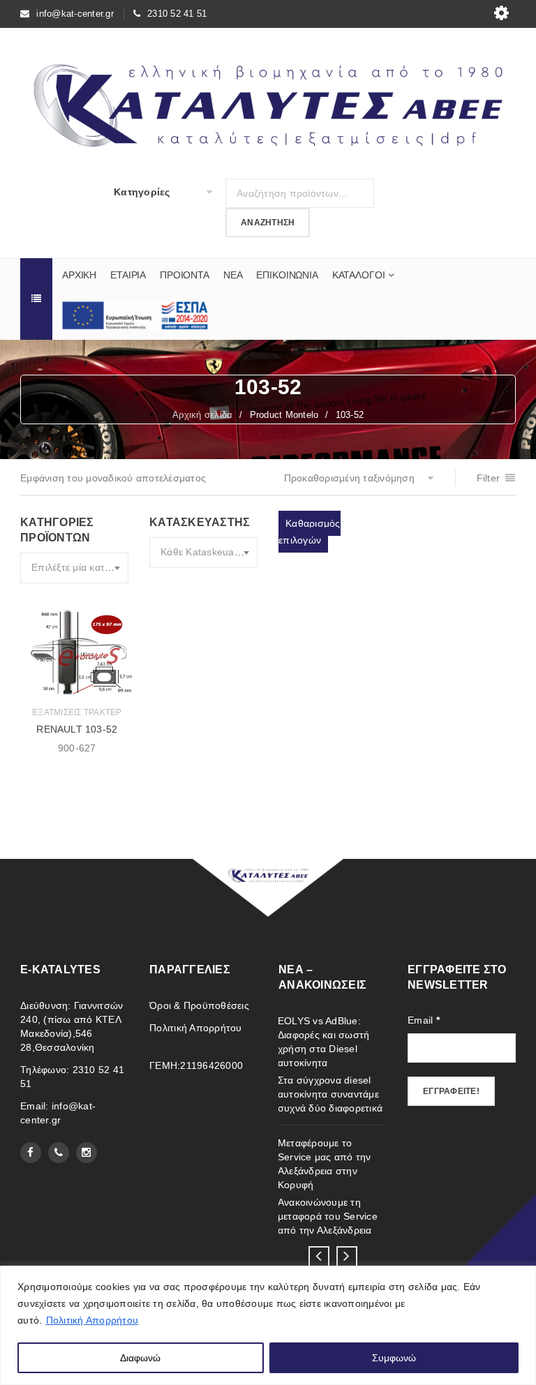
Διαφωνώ (140, 1357)
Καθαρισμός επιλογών (309, 532)
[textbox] (74, 568)
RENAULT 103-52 (76, 729)
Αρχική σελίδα (202, 415)
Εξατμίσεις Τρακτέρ (77, 712)
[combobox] (74, 568)
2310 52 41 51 (177, 13)
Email (424, 1020)
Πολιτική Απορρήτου (92, 1320)
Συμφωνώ (394, 1357)
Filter (488, 478)
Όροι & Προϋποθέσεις (199, 1005)
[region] (268, 1325)
